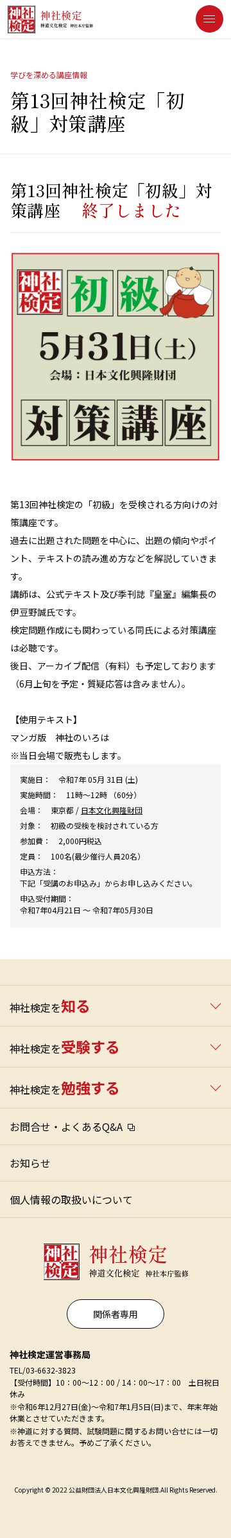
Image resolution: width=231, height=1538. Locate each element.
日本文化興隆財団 (111, 810)
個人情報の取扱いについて (71, 1199)
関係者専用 (115, 1314)
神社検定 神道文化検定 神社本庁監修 (113, 1257)
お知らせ (30, 1163)
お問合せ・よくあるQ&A (66, 1126)
